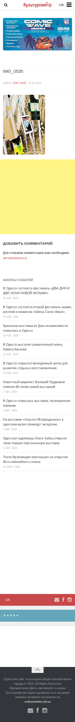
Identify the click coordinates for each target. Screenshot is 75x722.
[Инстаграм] (69, 599)
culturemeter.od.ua (37, 701)
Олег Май (19, 83)
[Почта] (56, 599)
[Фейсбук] (63, 599)
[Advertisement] (37, 196)
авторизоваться (15, 258)
